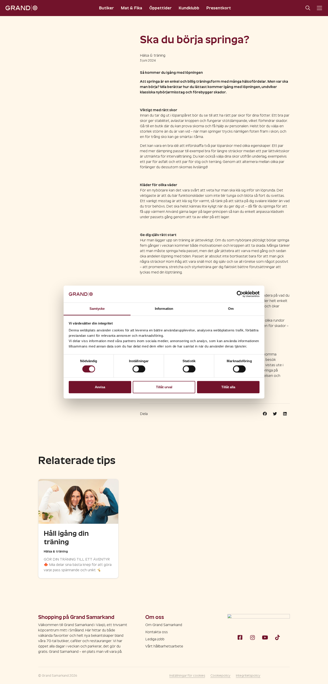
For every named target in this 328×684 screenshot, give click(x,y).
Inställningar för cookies (187, 675)
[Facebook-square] (239, 637)
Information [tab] (164, 309)
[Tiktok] (277, 637)
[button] (265, 414)
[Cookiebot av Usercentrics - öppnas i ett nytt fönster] (239, 294)
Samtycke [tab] (97, 309)
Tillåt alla (228, 387)
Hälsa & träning (152, 55)
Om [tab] (231, 309)
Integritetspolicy (248, 675)
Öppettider (160, 8)
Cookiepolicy (220, 675)
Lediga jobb (154, 639)
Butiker (106, 8)
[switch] (139, 368)
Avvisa (100, 387)
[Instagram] (252, 637)
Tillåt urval (164, 387)
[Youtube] (264, 637)
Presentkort (218, 8)
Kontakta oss (156, 632)
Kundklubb (189, 8)
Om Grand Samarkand (163, 625)
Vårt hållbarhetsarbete (164, 646)
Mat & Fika (131, 8)
